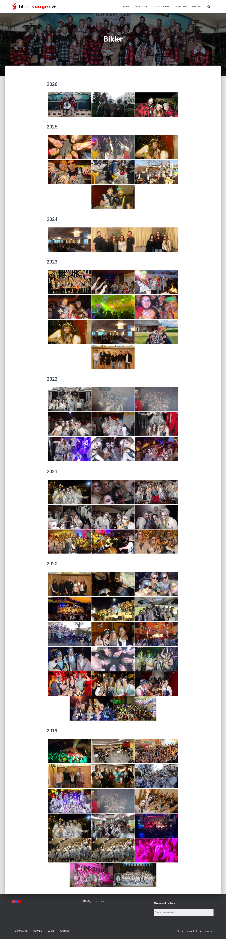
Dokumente (21, 931)
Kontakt (196, 6)
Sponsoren (180, 6)
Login (51, 931)
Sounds (37, 931)
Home (126, 6)
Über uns (140, 6)
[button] (146, 6)
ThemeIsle (208, 931)
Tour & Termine (160, 6)
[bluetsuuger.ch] (34, 6)
